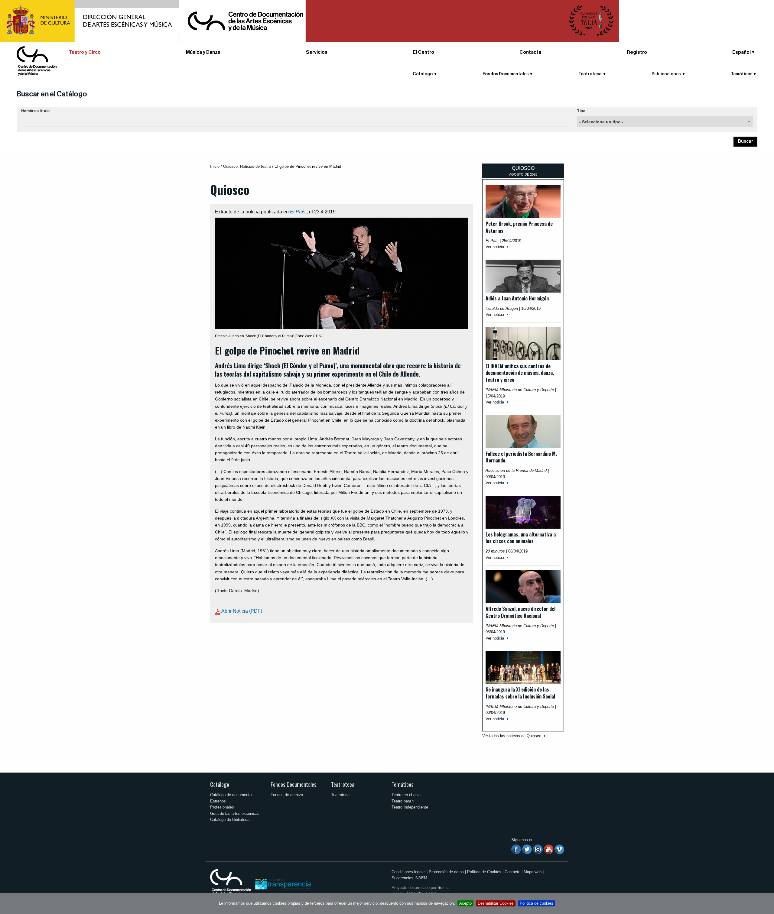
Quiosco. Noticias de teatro (247, 166)
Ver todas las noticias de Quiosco (511, 736)
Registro (637, 52)
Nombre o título (35, 111)
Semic (443, 887)
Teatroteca (342, 784)
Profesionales (222, 807)
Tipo (581, 111)
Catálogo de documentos (232, 794)
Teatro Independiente (410, 807)
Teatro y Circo (85, 52)
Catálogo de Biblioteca (229, 819)
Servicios (316, 52)
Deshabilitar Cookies (496, 903)
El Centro (423, 52)
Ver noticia (495, 247)
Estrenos (218, 801)
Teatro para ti (403, 801)
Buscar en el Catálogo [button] (52, 94)
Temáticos (403, 784)
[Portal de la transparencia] (282, 883)
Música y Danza (203, 52)
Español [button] (741, 52)
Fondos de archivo (287, 794)
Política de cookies (536, 903)
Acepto (465, 903)
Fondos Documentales (294, 784)
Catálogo (219, 784)
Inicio (215, 166)
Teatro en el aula (406, 794)
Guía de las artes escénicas (234, 813)
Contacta (530, 52)
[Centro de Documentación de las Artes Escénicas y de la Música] (37, 60)
